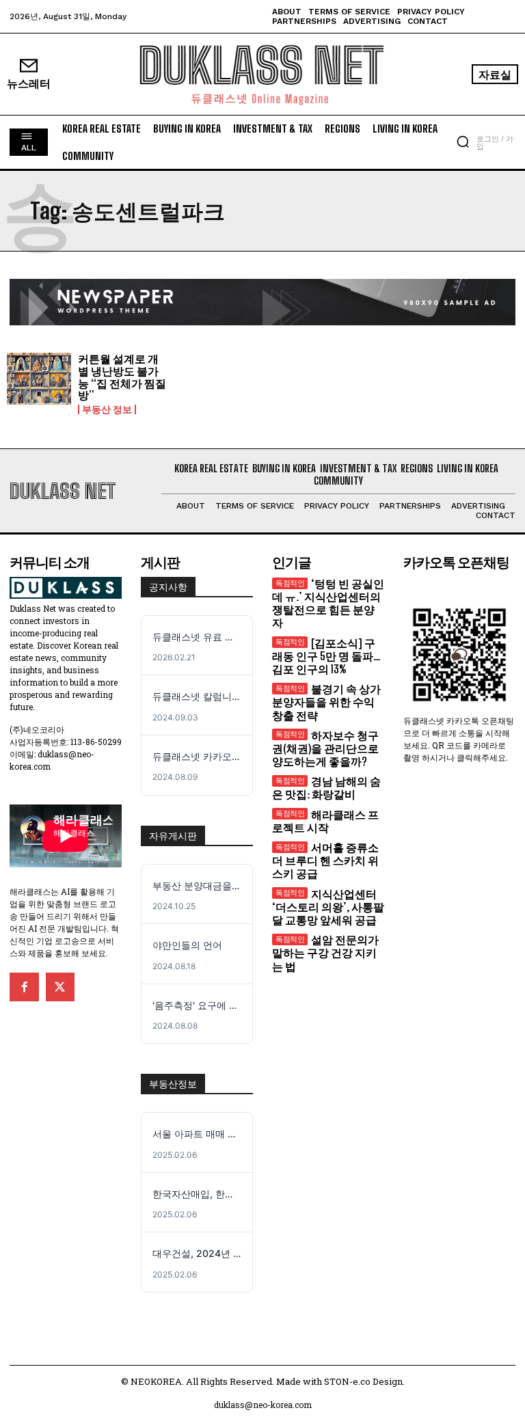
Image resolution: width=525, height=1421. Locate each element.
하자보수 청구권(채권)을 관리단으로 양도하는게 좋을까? (325, 748)
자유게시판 (173, 835)
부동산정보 (173, 1084)
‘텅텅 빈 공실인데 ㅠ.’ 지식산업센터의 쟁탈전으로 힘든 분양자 (328, 603)
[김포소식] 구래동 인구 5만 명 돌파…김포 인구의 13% (326, 655)
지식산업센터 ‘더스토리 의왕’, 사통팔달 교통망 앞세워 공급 (328, 906)
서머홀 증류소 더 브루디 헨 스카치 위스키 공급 (325, 860)
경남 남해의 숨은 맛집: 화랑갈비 (326, 787)
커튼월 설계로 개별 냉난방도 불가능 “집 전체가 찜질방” (122, 376)
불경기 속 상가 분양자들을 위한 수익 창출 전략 (326, 701)
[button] (462, 141)
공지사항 (168, 587)
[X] (60, 987)
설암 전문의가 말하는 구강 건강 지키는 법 (325, 952)
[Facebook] (24, 987)
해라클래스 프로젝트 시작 (325, 821)
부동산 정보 (107, 409)
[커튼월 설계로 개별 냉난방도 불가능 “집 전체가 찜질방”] (39, 379)
